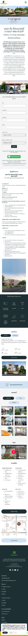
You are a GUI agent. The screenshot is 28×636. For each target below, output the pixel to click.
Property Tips (4, 614)
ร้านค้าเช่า (4, 594)
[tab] (6, 335)
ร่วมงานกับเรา (4, 622)
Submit (14, 146)
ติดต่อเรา (3, 620)
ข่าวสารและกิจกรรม (6, 611)
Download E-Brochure (16, 385)
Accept (5, 632)
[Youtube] (15, 570)
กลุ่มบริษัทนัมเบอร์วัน (6, 578)
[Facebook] (10, 570)
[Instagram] (12, 570)
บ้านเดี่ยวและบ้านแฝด (6, 587)
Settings (11, 632)
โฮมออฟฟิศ (4, 591)
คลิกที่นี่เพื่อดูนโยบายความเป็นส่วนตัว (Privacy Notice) (14, 165)
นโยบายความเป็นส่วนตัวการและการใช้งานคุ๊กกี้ (13, 629)
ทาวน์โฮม (3, 589)
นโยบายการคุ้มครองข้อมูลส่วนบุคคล (9, 580)
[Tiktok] (18, 570)
